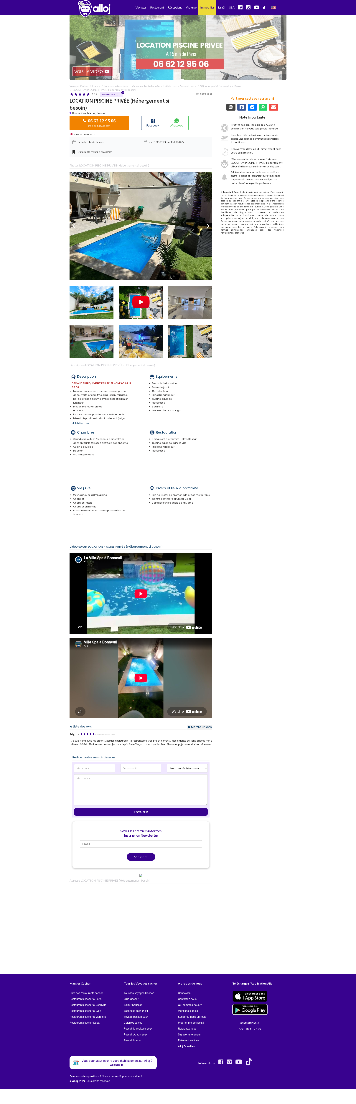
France (101, 113)
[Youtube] (238, 1063)
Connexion (184, 993)
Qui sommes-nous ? (190, 1005)
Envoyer (141, 812)
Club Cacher (131, 999)
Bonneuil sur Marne (83, 113)
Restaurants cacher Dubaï (85, 1022)
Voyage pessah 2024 (136, 1016)
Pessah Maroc (132, 1040)
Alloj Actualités (186, 1046)
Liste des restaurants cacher (86, 993)
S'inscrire (141, 857)
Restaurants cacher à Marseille (88, 1016)
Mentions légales (188, 1011)
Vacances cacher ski (136, 1011)
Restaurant (157, 7)
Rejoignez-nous (187, 1028)
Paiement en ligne (188, 1040)
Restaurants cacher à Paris (85, 999)
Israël (221, 7)
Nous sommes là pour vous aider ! (122, 1076)
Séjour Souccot (133, 1005)
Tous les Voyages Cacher (139, 993)
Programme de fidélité (191, 1022)
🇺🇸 (273, 7)
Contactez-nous (187, 999)
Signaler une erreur (189, 1034)
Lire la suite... (80, 422)
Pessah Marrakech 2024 (138, 1028)
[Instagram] (229, 1063)
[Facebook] (220, 1063)
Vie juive (191, 7)
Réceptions (175, 7)
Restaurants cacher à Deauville (88, 1005)
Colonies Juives (133, 1022)
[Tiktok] (250, 1063)
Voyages (141, 7)
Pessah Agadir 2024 (136, 1034)
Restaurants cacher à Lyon (85, 1011)
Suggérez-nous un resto (192, 1016)
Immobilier (207, 7)
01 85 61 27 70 (250, 1026)
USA (232, 7)
